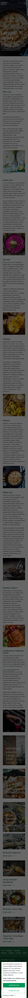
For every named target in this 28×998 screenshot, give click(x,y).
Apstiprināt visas (14, 985)
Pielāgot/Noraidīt (14, 990)
